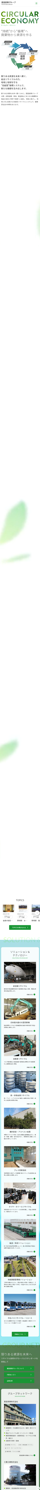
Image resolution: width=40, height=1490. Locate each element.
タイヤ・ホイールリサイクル (13, 1448)
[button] (37, 913)
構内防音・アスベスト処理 (12, 1451)
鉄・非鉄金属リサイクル (26, 1445)
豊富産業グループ (8, 3)
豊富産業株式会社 (11, 1401)
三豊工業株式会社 (11, 1462)
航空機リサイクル (10, 1445)
